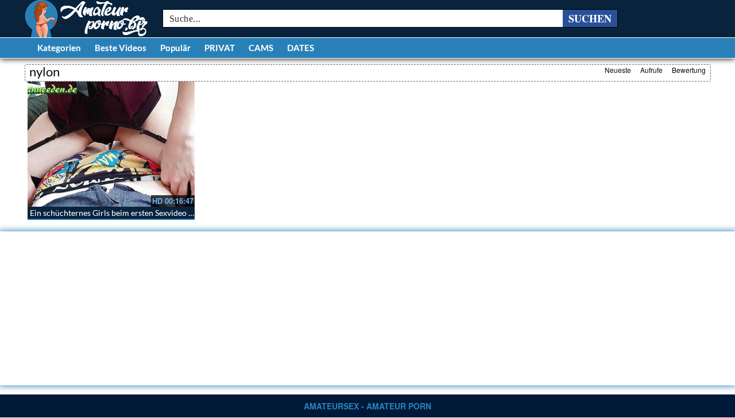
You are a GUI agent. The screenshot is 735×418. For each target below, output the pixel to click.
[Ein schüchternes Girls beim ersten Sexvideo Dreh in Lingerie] (111, 144)
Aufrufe (651, 70)
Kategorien (59, 47)
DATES (300, 47)
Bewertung (689, 70)
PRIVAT (219, 47)
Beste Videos (120, 47)
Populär (175, 47)
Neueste (618, 70)
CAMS (261, 47)
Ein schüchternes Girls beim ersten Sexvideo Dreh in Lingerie (138, 213)
